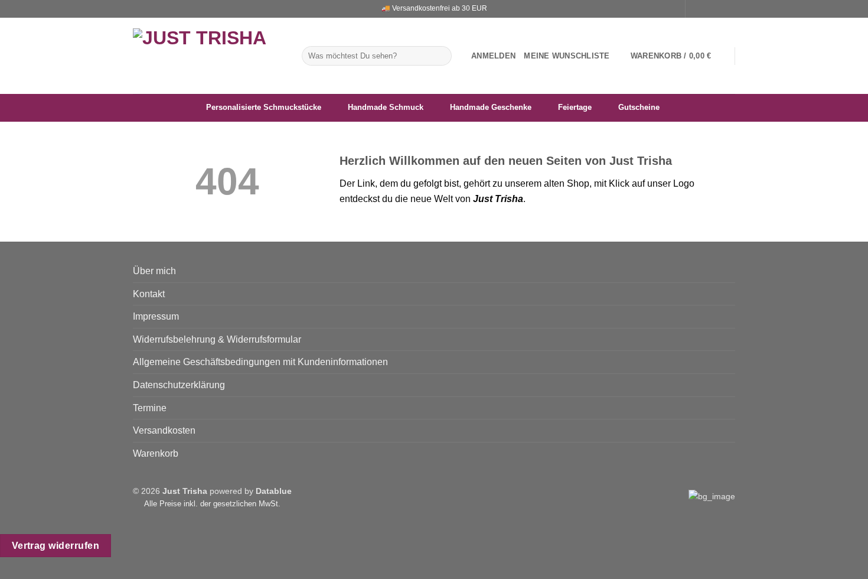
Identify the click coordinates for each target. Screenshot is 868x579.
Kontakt (149, 294)
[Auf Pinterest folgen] (729, 9)
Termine (150, 408)
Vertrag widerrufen (55, 546)
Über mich (154, 271)
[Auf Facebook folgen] (695, 9)
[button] (493, 56)
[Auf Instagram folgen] (706, 9)
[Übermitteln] (441, 56)
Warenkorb (155, 453)
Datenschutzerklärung (179, 385)
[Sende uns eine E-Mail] (718, 9)
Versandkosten (164, 430)
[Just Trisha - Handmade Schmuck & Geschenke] (208, 56)
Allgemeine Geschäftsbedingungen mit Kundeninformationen (260, 362)
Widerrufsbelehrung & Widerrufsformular (217, 339)
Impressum (156, 316)
